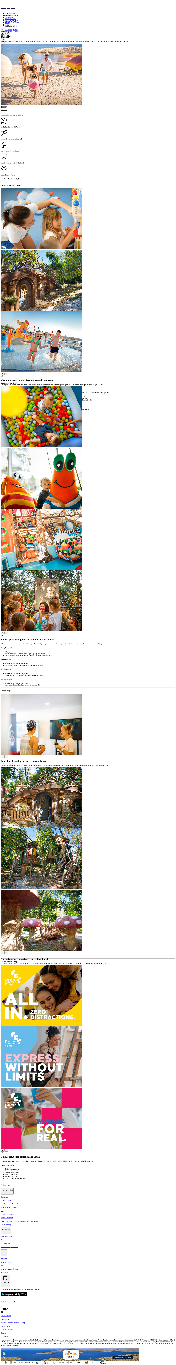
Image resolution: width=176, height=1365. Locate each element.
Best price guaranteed (8, 1302)
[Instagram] (7, 1310)
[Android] (20, 1295)
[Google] (7, 1295)
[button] (90, 13)
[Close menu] (3, 30)
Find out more (5, 1185)
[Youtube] (4, 1310)
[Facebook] (2, 1310)
